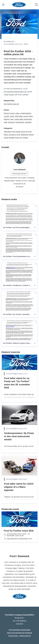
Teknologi (7, 132)
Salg (5, 122)
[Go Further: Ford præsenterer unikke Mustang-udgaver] (19, 243)
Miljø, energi (23, 116)
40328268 (19, 187)
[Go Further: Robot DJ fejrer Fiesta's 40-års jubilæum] (19, 330)
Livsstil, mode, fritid (11, 116)
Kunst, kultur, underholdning (20, 113)
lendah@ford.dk (20, 184)
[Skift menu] (3, 4)
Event (17, 138)
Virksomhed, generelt (23, 122)
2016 (18, 135)
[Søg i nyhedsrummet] (36, 4)
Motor (30, 116)
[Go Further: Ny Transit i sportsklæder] (19, 301)
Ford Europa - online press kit (19, 636)
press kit (24, 132)
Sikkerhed (24, 135)
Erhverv (7, 113)
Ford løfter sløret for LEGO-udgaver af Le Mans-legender (19, 486)
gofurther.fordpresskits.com (16, 92)
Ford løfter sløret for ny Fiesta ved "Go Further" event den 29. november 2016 (17, 383)
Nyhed (31, 135)
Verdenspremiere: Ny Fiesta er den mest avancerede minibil (19, 436)
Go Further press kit (11, 104)
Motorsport (28, 119)
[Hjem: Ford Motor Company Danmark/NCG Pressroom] (19, 4)
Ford (13, 132)
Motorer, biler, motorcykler (13, 119)
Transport (11, 122)
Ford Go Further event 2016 (19, 530)
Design (18, 132)
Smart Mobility (9, 138)
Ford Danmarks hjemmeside (19, 630)
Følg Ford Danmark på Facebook (19, 633)
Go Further (24, 138)
